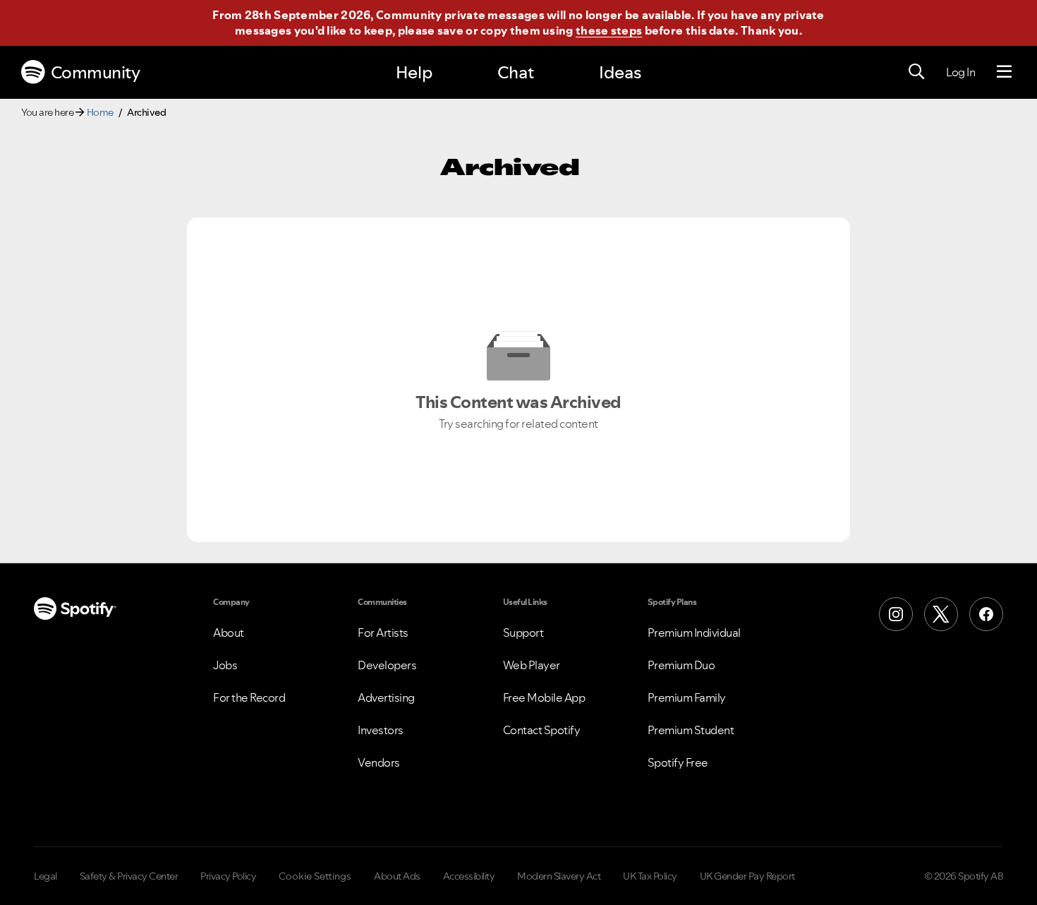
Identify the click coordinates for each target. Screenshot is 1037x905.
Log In (960, 72)
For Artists (383, 632)
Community (95, 72)
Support (523, 632)
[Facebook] (986, 614)
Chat (515, 72)
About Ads (397, 876)
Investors (381, 730)
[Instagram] (896, 614)
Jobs (225, 665)
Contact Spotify (542, 730)
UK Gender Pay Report (747, 876)
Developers (387, 665)
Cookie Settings (315, 876)
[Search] (916, 72)
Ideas (620, 72)
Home (100, 112)
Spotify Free (678, 762)
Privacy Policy (228, 876)
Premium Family (687, 697)
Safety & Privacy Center (129, 876)
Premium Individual (694, 632)
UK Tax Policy (650, 876)
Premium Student (691, 730)
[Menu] (1004, 72)
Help (414, 72)
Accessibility (469, 876)
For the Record (249, 697)
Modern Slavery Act (558, 876)
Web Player (531, 665)
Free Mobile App (544, 697)
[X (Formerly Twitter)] (941, 614)
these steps (609, 30)
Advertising (386, 697)
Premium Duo (681, 665)
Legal (45, 876)
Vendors (379, 762)
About (228, 632)
